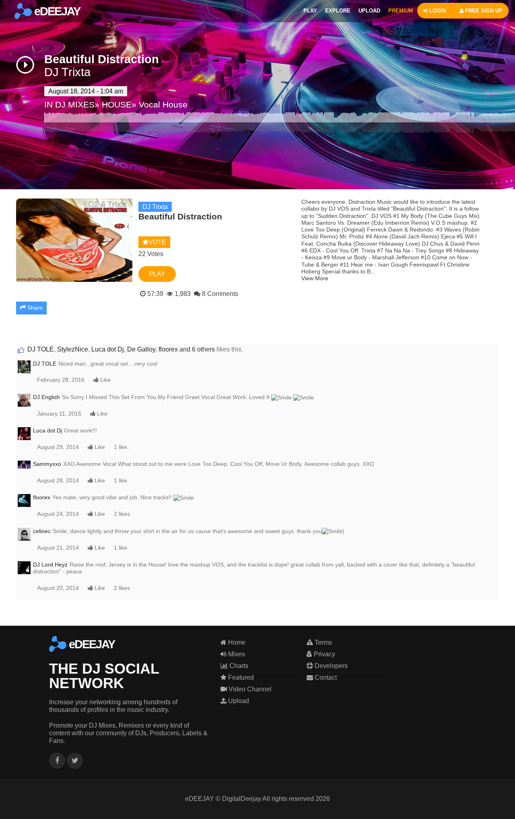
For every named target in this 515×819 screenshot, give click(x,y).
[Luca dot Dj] (24, 433)
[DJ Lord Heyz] (24, 567)
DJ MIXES (75, 104)
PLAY (310, 11)
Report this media (474, 621)
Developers (330, 665)
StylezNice (72, 349)
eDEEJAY (56, 11)
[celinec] (24, 533)
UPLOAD (369, 11)
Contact (325, 677)
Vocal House (163, 104)
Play (157, 274)
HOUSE (117, 104)
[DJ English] (24, 400)
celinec (42, 531)
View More (314, 278)
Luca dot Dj (107, 349)
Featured (240, 677)
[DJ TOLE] (24, 366)
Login (437, 11)
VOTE (157, 242)
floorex (168, 349)
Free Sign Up (483, 11)
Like (105, 379)
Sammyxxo (47, 464)
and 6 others (197, 349)
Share (34, 307)
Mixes (236, 654)
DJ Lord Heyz (50, 564)
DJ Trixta (67, 72)
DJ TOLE (40, 349)
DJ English (46, 397)
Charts (238, 665)
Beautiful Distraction (101, 59)
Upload (238, 700)
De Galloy (141, 349)
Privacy (323, 654)
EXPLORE (337, 11)
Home (236, 642)
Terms (322, 642)
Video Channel (249, 689)
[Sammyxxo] (24, 464)
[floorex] (24, 500)
